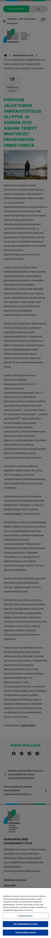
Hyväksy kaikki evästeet (25, 932)
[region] (25, 913)
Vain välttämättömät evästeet (25, 924)
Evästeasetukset (25, 916)
